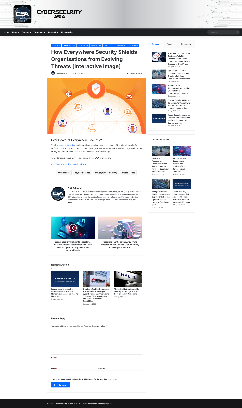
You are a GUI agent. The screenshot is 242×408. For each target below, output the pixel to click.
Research (52, 32)
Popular (155, 44)
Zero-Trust (129, 172)
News (14, 32)
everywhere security (107, 172)
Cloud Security (69, 45)
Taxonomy (38, 32)
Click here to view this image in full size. (69, 164)
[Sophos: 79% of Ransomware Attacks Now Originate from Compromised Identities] (159, 89)
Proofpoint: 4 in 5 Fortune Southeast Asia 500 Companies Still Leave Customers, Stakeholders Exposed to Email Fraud (179, 58)
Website (101, 368)
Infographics (96, 45)
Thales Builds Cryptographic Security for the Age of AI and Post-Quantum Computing (126, 291)
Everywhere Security (64, 145)
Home (6, 32)
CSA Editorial (60, 73)
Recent (170, 44)
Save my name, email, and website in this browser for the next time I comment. (85, 379)
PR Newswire (66, 32)
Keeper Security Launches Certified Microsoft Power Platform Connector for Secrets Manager (181, 196)
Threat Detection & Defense (127, 45)
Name (54, 358)
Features (25, 32)
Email (54, 368)
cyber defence (83, 172)
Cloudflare (64, 172)
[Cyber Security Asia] (121, 14)
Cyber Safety (83, 45)
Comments (186, 44)
